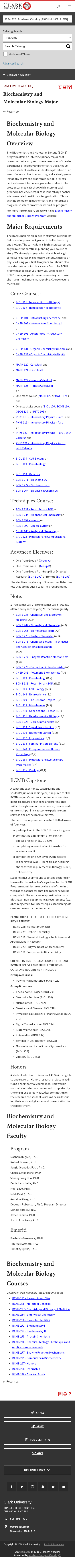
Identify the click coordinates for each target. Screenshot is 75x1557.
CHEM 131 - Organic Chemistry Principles (41, 349)
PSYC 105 (38, 411)
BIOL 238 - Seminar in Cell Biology (37, 743)
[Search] (68, 46)
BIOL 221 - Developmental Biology (37, 716)
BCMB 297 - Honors (28, 520)
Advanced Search (13, 63)
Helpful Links (35, 1470)
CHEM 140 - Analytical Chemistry (36, 531)
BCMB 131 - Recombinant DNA (35, 509)
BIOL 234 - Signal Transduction (35, 727)
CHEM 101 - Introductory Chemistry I (38, 318)
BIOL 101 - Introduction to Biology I (38, 302)
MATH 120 (45, 396)
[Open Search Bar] (58, 6)
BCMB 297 (63, 576)
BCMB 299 (35, 576)
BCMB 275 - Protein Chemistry (35, 636)
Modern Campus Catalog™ (45, 1555)
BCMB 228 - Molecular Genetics (35, 721)
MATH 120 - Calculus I (29, 364)
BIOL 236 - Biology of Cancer (33, 732)
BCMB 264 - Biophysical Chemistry (37, 490)
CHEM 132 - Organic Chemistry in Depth (40, 354)
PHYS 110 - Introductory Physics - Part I (40, 417)
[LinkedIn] (63, 1486)
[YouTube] (53, 1486)
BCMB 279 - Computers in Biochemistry (40, 667)
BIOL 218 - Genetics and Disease (35, 711)
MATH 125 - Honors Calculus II (34, 385)
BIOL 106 (49, 406)
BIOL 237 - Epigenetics (30, 738)
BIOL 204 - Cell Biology (30, 458)
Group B (45, 566)
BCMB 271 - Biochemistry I (32, 479)
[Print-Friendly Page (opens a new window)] (65, 87)
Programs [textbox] (11, 37)
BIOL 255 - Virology (28, 770)
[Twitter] (22, 1486)
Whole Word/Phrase (19, 54)
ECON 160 (63, 406)
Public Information (54, 1544)
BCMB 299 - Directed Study (32, 526)
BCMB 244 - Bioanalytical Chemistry (38, 515)
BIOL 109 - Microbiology (31, 464)
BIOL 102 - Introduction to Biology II (38, 307)
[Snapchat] (43, 1486)
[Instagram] (32, 1486)
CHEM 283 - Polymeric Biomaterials (38, 672)
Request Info (39, 1440)
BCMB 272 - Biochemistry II (33, 485)
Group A (45, 560)
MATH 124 (61, 396)
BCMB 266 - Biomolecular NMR (35, 630)
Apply (39, 1413)
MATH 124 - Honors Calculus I (34, 380)
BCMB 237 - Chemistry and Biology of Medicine (41, 1309)
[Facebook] (11, 1486)
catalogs (24, 1551)
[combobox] (37, 19)
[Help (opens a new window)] (70, 87)
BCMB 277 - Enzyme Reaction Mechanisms (42, 657)
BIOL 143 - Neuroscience (31, 694)
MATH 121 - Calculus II (29, 370)
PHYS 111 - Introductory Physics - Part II (40, 422)
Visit (40, 1426)
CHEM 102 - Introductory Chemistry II (39, 323)
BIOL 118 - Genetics (28, 474)
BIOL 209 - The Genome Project (35, 700)
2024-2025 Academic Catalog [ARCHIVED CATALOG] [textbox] (36, 19)
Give (39, 1453)
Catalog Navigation (19, 74)
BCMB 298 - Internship (26, 1369)
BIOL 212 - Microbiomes (30, 705)
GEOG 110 (22, 411)
